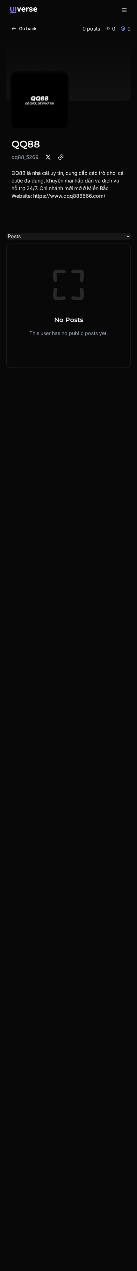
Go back (28, 28)
